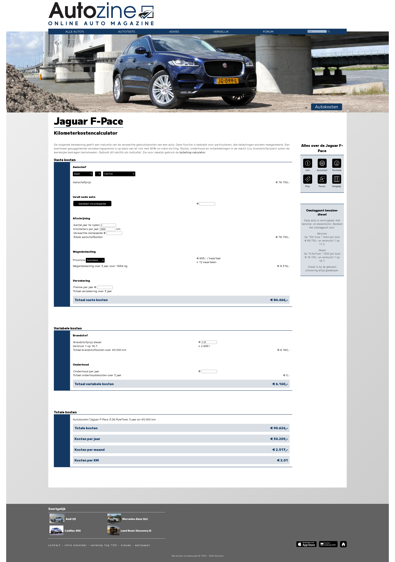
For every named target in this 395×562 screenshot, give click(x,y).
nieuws (126, 545)
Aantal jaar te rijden (86, 225)
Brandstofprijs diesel (87, 342)
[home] (342, 546)
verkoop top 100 (104, 545)
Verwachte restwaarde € (89, 233)
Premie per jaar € (85, 287)
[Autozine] (197, 13)
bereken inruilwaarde (92, 203)
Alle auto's (74, 31)
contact (54, 545)
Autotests (126, 31)
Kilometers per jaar (86, 229)
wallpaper (142, 545)
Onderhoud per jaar (86, 371)
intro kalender (75, 545)
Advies (174, 31)
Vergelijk (221, 31)
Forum (268, 31)
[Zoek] (328, 31)
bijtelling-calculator (192, 152)
